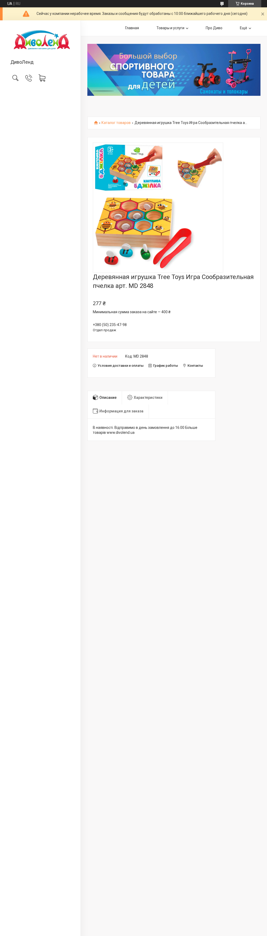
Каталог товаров (116, 123)
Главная (132, 28)
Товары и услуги (170, 28)
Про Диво (214, 28)
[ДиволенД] (40, 40)
